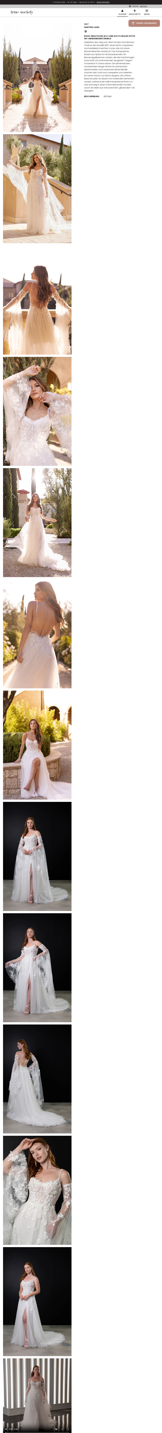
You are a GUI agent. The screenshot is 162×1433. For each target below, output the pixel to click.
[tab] (92, 96)
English (136, 6)
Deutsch (143, 6)
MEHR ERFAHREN (103, 2)
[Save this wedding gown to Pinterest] (85, 31)
